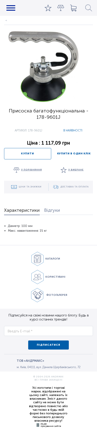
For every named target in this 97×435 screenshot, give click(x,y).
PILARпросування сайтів (51, 425)
